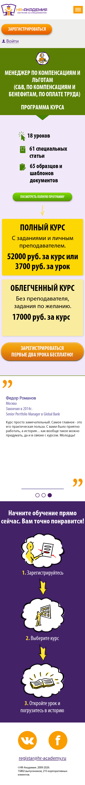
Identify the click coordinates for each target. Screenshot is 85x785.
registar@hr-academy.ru (42, 758)
